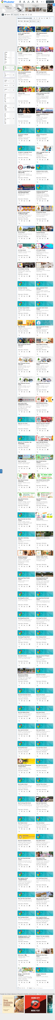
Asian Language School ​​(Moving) (42, 288)
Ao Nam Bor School (41, 212)
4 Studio (20, 53)
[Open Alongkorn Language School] (26, 148)
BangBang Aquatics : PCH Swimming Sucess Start (24, 936)
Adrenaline (20, 114)
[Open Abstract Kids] (26, 89)
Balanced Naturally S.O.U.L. (43, 538)
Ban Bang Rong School (23, 618)
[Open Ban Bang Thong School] (26, 633)
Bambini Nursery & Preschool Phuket (22, 557)
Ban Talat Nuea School (41, 878)
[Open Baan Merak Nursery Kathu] (44, 476)
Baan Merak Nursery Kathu (43, 480)
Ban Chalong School (41, 637)
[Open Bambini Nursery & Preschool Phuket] (26, 553)
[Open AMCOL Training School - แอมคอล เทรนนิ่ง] (26, 167)
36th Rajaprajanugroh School (41, 33)
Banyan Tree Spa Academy (42, 936)
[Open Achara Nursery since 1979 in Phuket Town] (44, 89)
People (33, 2)
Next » (30, 988)
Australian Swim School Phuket (42, 308)
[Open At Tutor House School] (26, 304)
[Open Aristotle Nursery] (44, 228)
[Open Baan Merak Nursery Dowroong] (26, 476)
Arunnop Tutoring (22, 287)
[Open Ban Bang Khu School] (26, 594)
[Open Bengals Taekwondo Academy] (44, 970)
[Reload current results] (31, 15)
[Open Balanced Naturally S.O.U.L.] (44, 534)
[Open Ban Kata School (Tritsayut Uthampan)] (44, 652)
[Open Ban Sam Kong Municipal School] (26, 854)
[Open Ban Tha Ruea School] (26, 913)
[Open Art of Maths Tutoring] (26, 265)
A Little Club (39, 53)
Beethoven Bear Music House (41, 955)
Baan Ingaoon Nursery (41, 344)
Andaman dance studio (42, 171)
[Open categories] (1, 471)
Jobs (37, 2)
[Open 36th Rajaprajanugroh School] (44, 29)
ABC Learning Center (41, 72)
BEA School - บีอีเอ (22, 955)
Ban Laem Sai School (23, 730)
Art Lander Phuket (40, 250)
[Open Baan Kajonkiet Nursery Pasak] (26, 379)
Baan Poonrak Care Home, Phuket (24, 519)
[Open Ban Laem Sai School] (26, 726)
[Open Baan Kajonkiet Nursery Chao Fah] (26, 359)
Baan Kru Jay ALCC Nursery (43, 423)
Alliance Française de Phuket (41, 135)
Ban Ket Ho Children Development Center (23, 675)
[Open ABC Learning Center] (44, 68)
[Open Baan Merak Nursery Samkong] (26, 495)
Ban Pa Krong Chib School (24, 803)
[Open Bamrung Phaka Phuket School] (26, 574)
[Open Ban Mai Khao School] (44, 743)
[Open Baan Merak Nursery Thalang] (44, 495)
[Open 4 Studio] (26, 49)
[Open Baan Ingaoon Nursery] (44, 340)
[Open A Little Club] (44, 49)
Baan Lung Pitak (22, 461)
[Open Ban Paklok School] (26, 819)
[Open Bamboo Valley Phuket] (44, 553)
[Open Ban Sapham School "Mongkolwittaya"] (26, 874)
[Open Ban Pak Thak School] (44, 799)
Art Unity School (40, 269)
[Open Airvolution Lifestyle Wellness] (26, 130)
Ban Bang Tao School (41, 618)
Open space (20, 39)
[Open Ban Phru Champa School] (26, 836)
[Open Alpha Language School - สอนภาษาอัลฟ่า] (44, 148)
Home (24, 2)
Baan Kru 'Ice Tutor (23, 423)
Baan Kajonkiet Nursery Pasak (24, 384)
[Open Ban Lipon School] (44, 726)
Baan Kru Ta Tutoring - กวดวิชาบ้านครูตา (24, 443)
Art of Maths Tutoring (23, 269)
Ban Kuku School (40, 712)
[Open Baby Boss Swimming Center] (26, 534)
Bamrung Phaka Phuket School (24, 578)
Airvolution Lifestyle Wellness (23, 135)
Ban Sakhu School (40, 840)
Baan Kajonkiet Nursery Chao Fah (24, 364)
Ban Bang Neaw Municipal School (42, 598)
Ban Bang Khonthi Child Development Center (42, 578)
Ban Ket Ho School (40, 674)
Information (26, 39)
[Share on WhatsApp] (45, 18)
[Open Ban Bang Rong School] (26, 614)
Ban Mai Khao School (41, 747)
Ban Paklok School (22, 823)
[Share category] (34, 18)
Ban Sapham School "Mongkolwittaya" (23, 879)
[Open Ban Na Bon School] (26, 780)
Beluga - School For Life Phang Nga (24, 974)
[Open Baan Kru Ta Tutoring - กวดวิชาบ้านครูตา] (26, 438)
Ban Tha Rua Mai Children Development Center (42, 899)
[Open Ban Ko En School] (44, 691)
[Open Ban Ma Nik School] (26, 743)
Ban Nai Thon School (41, 784)
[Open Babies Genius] (44, 515)
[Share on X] (39, 18)
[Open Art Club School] (26, 246)
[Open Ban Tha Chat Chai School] (26, 894)
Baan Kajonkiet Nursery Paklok (42, 364)
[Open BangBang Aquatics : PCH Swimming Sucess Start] (26, 932)
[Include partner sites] (29, 15)
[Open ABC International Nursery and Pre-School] (26, 68)
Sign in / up (50, 2)
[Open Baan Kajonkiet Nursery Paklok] (44, 359)
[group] (27, 8)
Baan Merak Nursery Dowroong (23, 480)
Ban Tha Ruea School (23, 917)
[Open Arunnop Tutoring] (26, 284)
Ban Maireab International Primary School (24, 766)
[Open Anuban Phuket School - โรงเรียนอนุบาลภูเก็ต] (26, 208)
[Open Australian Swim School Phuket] (44, 304)
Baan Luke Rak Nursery (42, 442)
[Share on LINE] (47, 18)
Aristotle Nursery (40, 232)
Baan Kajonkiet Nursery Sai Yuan (43, 384)
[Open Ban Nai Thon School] (44, 780)
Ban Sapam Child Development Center (41, 859)
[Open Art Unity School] (44, 265)
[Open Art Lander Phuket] (44, 246)
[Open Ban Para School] (44, 819)
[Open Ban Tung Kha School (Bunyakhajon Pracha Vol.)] (44, 913)
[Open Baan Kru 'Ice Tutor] (26, 419)
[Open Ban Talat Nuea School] (44, 874)
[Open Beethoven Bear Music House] (44, 951)
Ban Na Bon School (23, 784)
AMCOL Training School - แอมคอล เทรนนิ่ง (25, 172)
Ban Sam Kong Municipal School (24, 859)
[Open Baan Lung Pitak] (26, 457)
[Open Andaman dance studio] (44, 167)
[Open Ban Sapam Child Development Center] (44, 854)
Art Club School (22, 250)
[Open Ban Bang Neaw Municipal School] (44, 594)
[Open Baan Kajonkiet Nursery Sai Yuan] (44, 379)
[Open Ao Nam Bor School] (44, 208)
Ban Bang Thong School (24, 637)
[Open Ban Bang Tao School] (44, 614)
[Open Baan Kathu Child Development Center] (26, 399)
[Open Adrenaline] (26, 110)
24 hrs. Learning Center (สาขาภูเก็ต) (24, 33)
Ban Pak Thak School (41, 803)
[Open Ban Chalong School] (44, 633)
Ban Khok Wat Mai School (24, 694)
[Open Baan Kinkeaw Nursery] (44, 399)
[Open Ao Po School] (26, 228)
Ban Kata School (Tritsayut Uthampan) (42, 656)
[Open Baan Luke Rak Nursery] (44, 438)
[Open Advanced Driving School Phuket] (44, 110)
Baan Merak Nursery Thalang (41, 499)
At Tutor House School (23, 307)
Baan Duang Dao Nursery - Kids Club (42, 327)
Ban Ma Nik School (22, 747)
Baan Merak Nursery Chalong (41, 461)
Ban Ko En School (40, 694)
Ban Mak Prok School (41, 765)
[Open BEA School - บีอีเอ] (26, 951)
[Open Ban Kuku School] (44, 708)
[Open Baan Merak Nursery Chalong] (44, 457)
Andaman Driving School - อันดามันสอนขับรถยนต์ (24, 192)
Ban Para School (40, 823)
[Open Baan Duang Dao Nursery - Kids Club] (44, 323)
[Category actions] (11, 58)
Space (28, 2)
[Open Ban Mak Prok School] (44, 761)
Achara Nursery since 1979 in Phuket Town (42, 94)
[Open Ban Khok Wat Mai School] (26, 691)
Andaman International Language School (42, 192)
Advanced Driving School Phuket (42, 115)
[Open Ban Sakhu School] (44, 836)
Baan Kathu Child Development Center (23, 404)
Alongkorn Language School (25, 152)
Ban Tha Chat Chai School (24, 898)
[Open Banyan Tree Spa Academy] (44, 932)
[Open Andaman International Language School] (44, 187)
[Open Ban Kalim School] (26, 652)
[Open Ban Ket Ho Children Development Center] (26, 670)
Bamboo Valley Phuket (41, 557)
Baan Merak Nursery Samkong (23, 499)
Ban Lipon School (40, 730)
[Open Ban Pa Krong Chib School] (26, 799)
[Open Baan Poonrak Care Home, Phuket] (26, 515)
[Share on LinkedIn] (42, 18)
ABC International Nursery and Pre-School (24, 72)
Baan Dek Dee (21, 326)
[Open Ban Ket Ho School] (44, 670)
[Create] (26, 15)
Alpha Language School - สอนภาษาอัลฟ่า (43, 153)
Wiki (20, 2)
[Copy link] (50, 18)
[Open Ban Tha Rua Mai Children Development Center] (44, 894)
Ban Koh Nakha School (23, 712)
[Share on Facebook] (37, 18)
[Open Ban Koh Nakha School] (26, 708)
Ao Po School (21, 232)
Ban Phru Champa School (24, 840)
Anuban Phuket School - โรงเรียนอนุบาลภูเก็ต (24, 213)
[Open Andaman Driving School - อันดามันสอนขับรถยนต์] (26, 187)
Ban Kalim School (22, 655)
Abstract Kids (21, 93)
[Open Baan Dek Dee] (26, 323)
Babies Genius (39, 519)
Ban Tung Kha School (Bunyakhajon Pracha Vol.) (42, 918)
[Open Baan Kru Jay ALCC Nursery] (44, 419)
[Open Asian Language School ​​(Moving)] (44, 284)
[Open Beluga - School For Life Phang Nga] (26, 970)
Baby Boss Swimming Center (23, 538)
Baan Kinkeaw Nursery (41, 403)
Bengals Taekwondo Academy (41, 974)
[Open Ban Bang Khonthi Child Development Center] (44, 574)
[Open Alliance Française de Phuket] (44, 130)
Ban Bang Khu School (23, 598)
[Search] (42, 2)
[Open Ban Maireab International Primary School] (26, 761)
